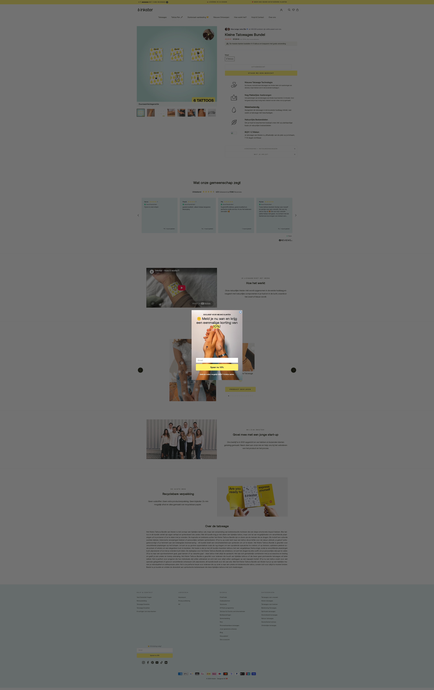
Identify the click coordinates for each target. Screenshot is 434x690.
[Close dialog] (240, 312)
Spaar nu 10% (217, 367)
